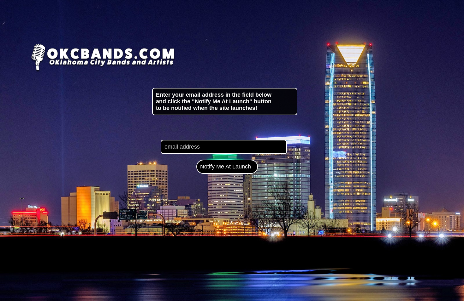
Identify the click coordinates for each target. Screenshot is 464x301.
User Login (437, 283)
